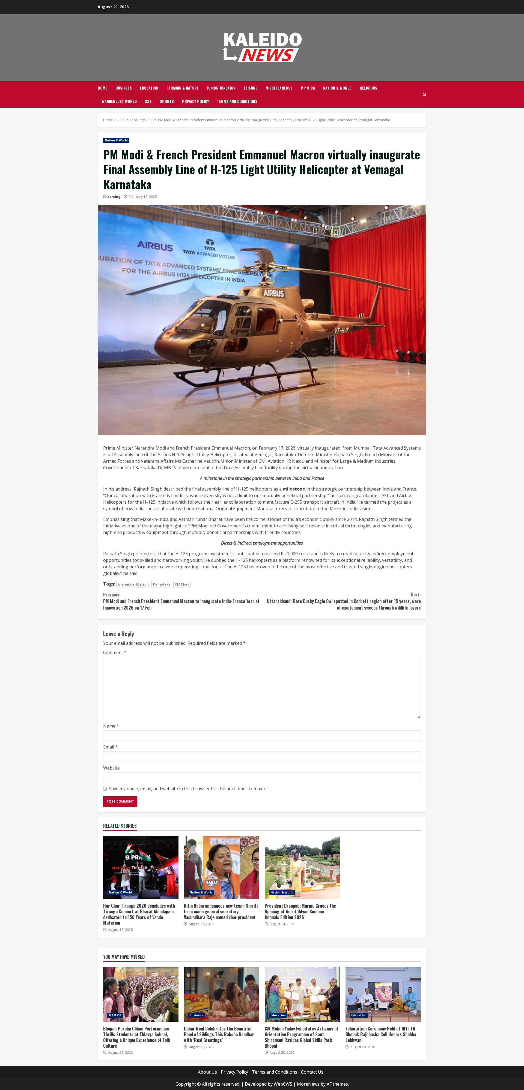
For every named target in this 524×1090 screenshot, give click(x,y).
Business (123, 88)
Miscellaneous (279, 88)
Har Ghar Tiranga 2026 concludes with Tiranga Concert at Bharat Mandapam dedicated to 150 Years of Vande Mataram (140, 867)
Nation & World (337, 88)
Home (102, 88)
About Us (207, 1072)
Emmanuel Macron (133, 584)
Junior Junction (221, 88)
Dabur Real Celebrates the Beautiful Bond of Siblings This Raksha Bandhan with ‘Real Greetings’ (221, 994)
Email (110, 747)
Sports (167, 101)
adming (113, 196)
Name (111, 726)
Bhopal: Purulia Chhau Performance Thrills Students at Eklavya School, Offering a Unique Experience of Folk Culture (140, 994)
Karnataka (162, 584)
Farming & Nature (182, 88)
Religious (368, 88)
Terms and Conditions (237, 101)
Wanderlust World (119, 101)
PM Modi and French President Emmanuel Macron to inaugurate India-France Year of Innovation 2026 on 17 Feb (181, 601)
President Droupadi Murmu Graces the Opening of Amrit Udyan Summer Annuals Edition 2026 (302, 867)
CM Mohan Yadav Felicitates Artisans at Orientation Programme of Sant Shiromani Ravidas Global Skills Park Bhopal (302, 994)
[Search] (424, 94)
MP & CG (308, 88)
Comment (115, 652)
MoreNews (308, 1084)
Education (149, 88)
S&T (148, 101)
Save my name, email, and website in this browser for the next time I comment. (189, 789)
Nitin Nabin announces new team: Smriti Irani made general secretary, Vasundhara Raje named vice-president (221, 867)
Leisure (250, 88)
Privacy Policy (195, 101)
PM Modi (182, 584)
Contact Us (312, 1072)
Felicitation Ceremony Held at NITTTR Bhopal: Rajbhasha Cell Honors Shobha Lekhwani (383, 994)
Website (111, 768)
